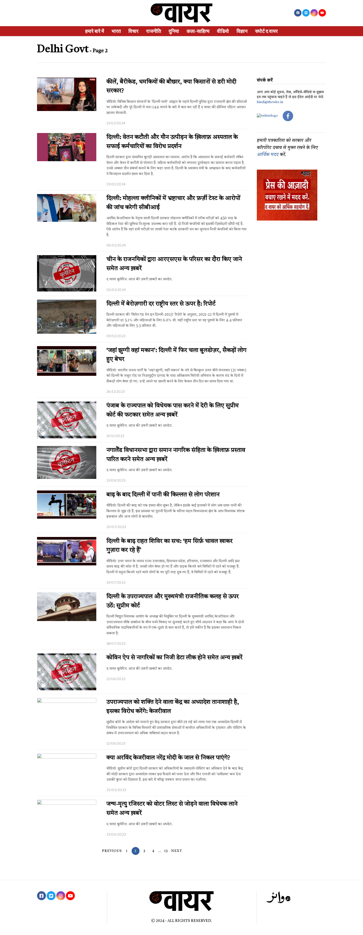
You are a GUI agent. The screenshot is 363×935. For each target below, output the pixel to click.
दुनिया (174, 31)
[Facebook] (298, 13)
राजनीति (153, 31)
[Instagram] (314, 13)
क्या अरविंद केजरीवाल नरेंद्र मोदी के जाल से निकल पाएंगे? (168, 758)
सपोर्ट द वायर (266, 31)
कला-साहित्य (198, 31)
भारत (116, 31)
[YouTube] (322, 13)
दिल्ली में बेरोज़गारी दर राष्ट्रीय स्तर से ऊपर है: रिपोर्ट (161, 304)
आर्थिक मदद (268, 155)
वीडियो (223, 31)
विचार (133, 31)
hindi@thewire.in (270, 102)
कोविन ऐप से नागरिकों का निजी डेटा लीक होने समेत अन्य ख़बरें (174, 658)
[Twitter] (306, 13)
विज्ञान (242, 31)
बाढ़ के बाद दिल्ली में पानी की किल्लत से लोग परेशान (163, 495)
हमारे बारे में (94, 31)
